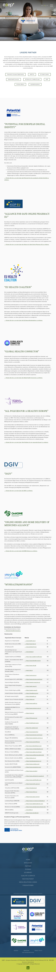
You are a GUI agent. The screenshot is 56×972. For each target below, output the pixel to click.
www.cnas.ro (29, 670)
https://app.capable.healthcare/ (34, 656)
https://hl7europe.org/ (31, 718)
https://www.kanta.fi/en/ (32, 732)
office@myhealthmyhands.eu (13, 631)
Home (28, 860)
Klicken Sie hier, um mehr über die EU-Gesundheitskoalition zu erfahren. (24, 320)
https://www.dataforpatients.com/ (34, 804)
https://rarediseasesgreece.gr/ (33, 761)
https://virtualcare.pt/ (31, 788)
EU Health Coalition (44, 74)
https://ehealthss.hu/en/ (32, 693)
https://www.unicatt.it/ (31, 771)
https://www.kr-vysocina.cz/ (33, 682)
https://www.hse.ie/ (31, 644)
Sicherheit (28, 872)
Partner (28, 866)
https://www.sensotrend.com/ (33, 767)
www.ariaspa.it (29, 652)
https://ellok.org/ (30, 699)
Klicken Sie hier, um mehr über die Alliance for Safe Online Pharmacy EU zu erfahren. (27, 244)
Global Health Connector (13, 79)
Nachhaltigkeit (28, 879)
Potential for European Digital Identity (15, 74)
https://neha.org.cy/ (31, 758)
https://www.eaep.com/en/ (33, 797)
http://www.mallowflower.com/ (34, 746)
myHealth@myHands (35, 84)
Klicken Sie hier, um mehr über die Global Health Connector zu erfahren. (24, 378)
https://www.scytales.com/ (32, 764)
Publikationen (28, 885)
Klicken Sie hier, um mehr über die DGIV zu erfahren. (19, 490)
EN (42, 5)
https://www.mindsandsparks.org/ (34, 749)
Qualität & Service (28, 876)
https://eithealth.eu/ (31, 696)
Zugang (28, 869)
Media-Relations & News (28, 882)
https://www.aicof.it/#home (33, 742)
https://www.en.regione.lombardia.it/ (35, 801)
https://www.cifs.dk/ (31, 665)
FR (47, 5)
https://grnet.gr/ (30, 713)
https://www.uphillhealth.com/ (33, 780)
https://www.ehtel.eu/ (31, 792)
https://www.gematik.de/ (32, 813)
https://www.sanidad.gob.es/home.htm (36, 807)
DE (44, 5)
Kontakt (16, 950)
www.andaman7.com (31, 647)
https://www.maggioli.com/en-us (34, 738)
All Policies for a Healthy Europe (32, 79)
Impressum (26, 950)
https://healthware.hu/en (32, 723)
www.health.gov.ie (31, 641)
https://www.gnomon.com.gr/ (33, 708)
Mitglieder (28, 863)
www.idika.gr (29, 810)
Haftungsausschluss (28, 952)
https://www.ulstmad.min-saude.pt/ (35, 776)
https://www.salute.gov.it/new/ (34, 752)
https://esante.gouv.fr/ (31, 690)
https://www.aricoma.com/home (34, 679)
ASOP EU (32, 74)
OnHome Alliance (20, 84)
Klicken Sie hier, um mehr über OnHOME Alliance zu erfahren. (21, 551)
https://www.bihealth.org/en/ (33, 660)
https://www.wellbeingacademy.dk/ (35, 755)
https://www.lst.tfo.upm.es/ (33, 784)
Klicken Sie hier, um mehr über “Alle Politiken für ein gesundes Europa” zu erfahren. (27, 442)
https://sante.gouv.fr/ (31, 686)
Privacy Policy (38, 950)
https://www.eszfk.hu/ (31, 703)
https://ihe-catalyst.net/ (32, 728)
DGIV (47, 79)
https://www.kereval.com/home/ (34, 735)
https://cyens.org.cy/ (31, 675)
